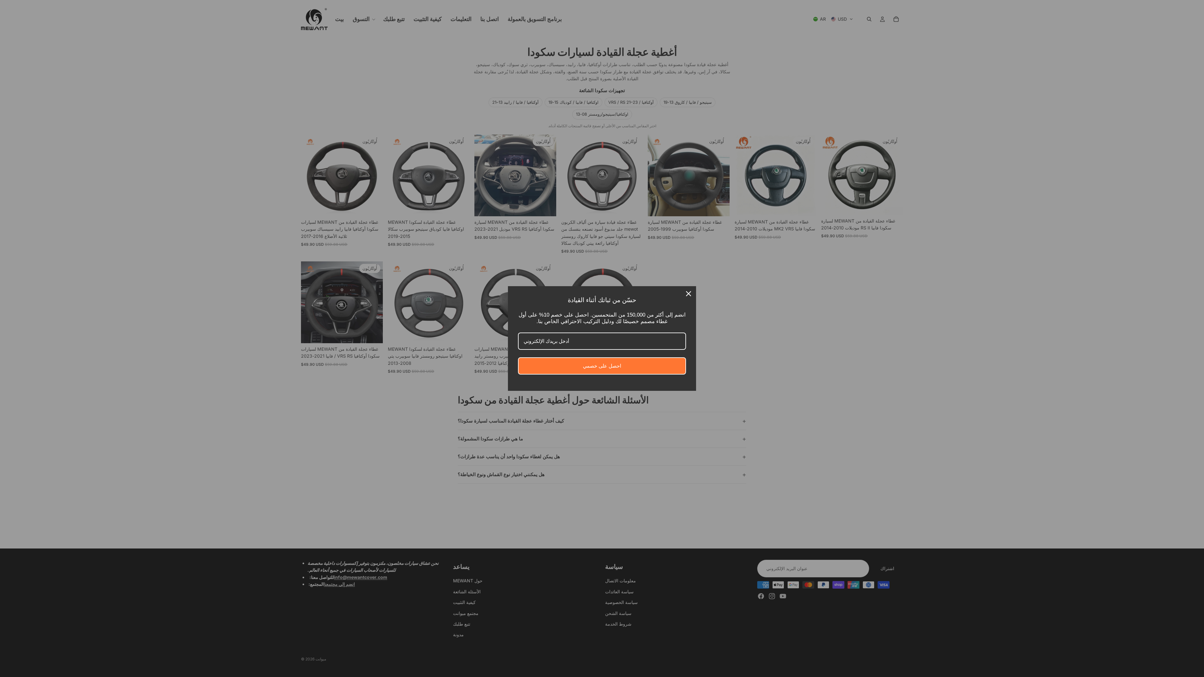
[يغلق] (688, 293)
